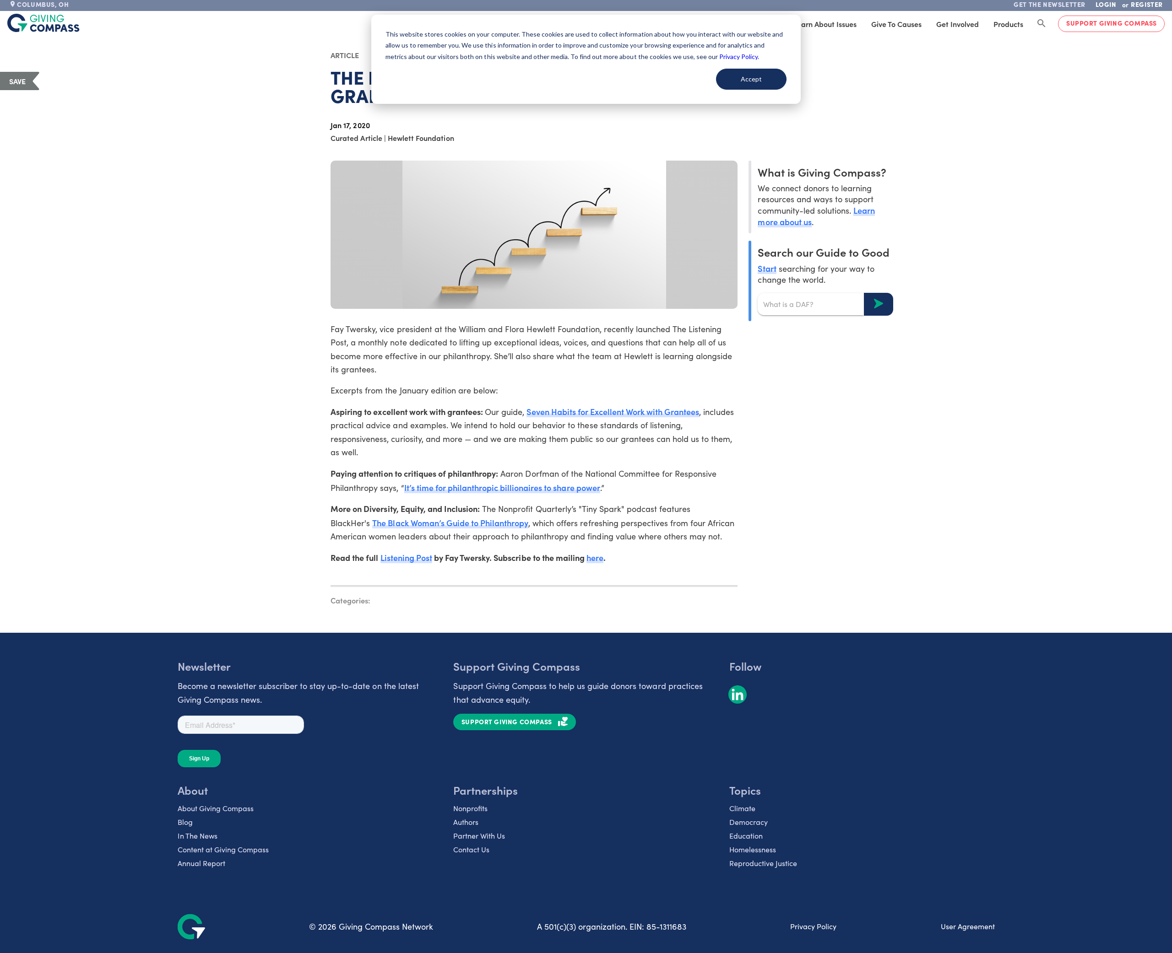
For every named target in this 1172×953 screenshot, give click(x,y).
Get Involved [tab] (957, 24)
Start (767, 268)
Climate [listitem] (742, 808)
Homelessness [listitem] (752, 849)
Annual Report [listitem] (201, 863)
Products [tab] (1008, 24)
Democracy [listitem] (748, 822)
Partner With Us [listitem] (479, 835)
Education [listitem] (746, 835)
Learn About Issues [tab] (825, 24)
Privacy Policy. (739, 56)
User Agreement (968, 926)
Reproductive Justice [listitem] (763, 863)
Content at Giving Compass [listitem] (223, 849)
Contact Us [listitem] (471, 849)
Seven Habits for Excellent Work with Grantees (612, 411)
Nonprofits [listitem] (470, 808)
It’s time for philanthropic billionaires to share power (502, 487)
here (594, 557)
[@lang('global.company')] (43, 23)
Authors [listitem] (465, 822)
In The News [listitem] (197, 835)
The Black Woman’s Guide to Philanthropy (450, 522)
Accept (751, 79)
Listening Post (406, 557)
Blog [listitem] (185, 822)
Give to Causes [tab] (896, 24)
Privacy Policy (813, 926)
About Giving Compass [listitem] (216, 808)
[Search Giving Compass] (1042, 24)
